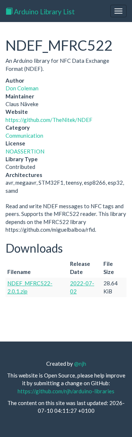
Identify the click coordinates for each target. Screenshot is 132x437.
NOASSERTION (25, 151)
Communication (24, 135)
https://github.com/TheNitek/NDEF (49, 119)
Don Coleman (22, 88)
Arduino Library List (43, 11)
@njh (80, 363)
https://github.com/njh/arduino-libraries (66, 391)
